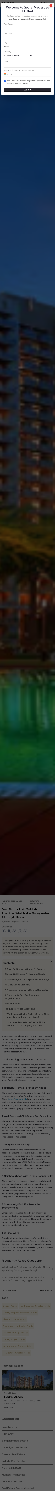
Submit (27, 90)
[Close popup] (51, 5)
